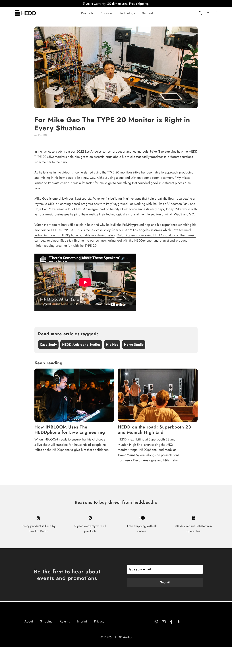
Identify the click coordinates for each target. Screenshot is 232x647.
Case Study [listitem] (48, 344)
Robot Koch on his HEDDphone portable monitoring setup (74, 235)
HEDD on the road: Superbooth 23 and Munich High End (154, 429)
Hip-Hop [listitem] (112, 344)
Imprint (82, 621)
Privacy (99, 621)
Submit (165, 582)
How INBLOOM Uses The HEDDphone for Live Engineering (69, 429)
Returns (65, 621)
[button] (87, 13)
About (28, 621)
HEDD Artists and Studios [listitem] (81, 344)
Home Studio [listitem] (134, 344)
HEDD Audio (122, 637)
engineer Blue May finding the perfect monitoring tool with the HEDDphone (99, 240)
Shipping (46, 621)
